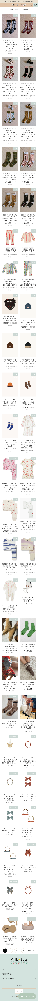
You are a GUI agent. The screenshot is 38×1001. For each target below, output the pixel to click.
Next (30, 950)
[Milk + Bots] (19, 5)
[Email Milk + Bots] (20, 985)
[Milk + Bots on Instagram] (17, 985)
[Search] (31, 5)
